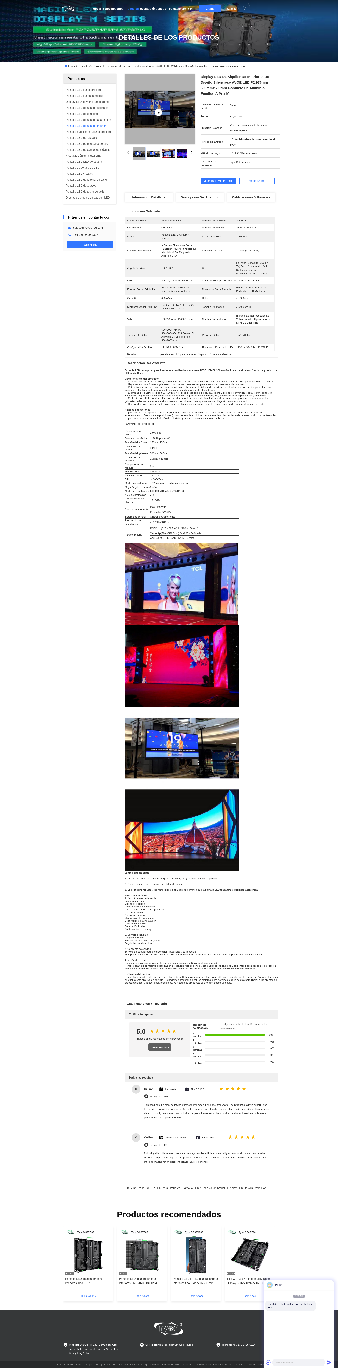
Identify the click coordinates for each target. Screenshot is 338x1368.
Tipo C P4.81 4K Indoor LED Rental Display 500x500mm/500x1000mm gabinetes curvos (249, 1281)
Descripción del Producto (200, 197)
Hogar (97, 8)
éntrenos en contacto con (169, 8)
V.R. (190, 8)
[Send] (329, 1362)
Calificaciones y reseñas (251, 197)
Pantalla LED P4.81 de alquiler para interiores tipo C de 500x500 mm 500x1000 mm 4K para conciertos (195, 1281)
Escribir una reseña (159, 1047)
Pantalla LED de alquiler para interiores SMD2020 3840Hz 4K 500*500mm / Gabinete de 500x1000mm (139, 1281)
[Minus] (329, 1285)
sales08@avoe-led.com (88, 227)
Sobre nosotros (112, 8)
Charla (210, 8)
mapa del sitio (65, 1364)
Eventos (145, 8)
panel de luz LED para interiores (159, 1188)
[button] (69, 1260)
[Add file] (268, 1362)
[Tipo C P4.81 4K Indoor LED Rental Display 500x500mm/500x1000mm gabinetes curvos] (250, 1251)
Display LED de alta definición (246, 1188)
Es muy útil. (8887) (159, 1145)
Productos (132, 8)
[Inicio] (68, 9)
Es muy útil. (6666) (159, 1096)
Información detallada (148, 197)
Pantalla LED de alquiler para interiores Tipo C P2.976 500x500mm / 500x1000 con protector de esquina (83, 1281)
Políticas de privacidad (88, 1364)
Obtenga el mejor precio (218, 181)
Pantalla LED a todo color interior (203, 1188)
